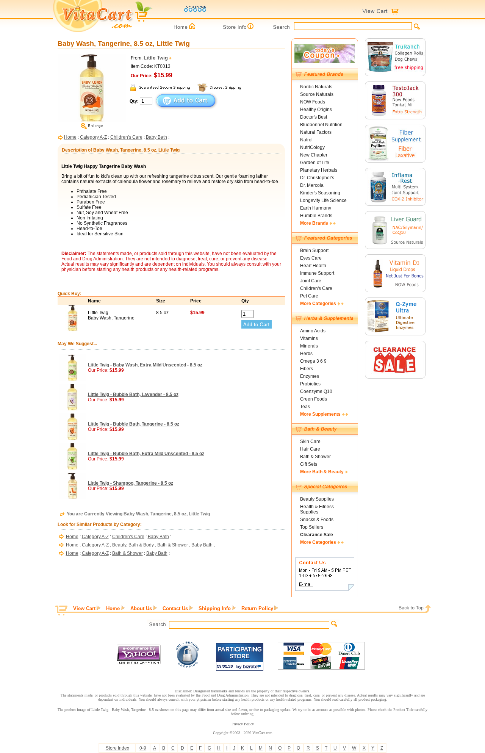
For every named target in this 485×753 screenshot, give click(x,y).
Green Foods (313, 399)
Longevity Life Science (323, 200)
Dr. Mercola (312, 185)
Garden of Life (314, 162)
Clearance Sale (316, 534)
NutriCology (312, 147)
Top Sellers (311, 527)
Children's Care (126, 137)
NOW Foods (312, 102)
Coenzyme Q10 (316, 391)
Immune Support (317, 273)
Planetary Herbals (318, 170)
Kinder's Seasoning (320, 193)
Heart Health (313, 265)
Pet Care (309, 296)
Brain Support (314, 250)
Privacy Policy (243, 724)
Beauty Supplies (317, 499)
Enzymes (309, 376)
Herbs (306, 353)
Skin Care (310, 441)
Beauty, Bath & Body (133, 545)
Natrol (306, 139)
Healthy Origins (316, 109)
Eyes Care (311, 258)
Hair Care (310, 449)
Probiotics (310, 384)
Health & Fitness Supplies (317, 509)
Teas (305, 406)
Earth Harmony (315, 208)
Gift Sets (308, 464)
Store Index (117, 748)
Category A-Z (93, 137)
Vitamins (309, 338)
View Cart (84, 608)
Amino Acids (312, 330)
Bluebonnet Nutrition (321, 124)
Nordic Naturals (316, 86)
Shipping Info (215, 608)
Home (70, 137)
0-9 (142, 748)
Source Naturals (316, 94)
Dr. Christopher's (317, 177)
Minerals (309, 346)
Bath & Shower (172, 545)
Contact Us (175, 608)
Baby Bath (156, 137)
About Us (141, 608)
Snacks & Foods (316, 519)
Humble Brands (316, 215)
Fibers (306, 368)
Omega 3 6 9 (313, 361)
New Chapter (313, 155)
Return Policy (257, 608)
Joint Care (310, 280)
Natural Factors (316, 132)
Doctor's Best (313, 117)
